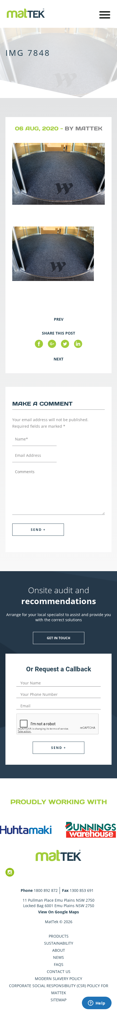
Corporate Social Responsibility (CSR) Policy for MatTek (58, 989)
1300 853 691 (82, 890)
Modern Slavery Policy (58, 978)
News (58, 957)
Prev (58, 319)
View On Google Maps (58, 911)
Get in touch (58, 638)
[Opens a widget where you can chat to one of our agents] (97, 1003)
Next (58, 359)
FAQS (58, 964)
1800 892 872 (46, 890)
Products (59, 936)
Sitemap (58, 999)
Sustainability (58, 943)
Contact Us (58, 971)
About (58, 950)
